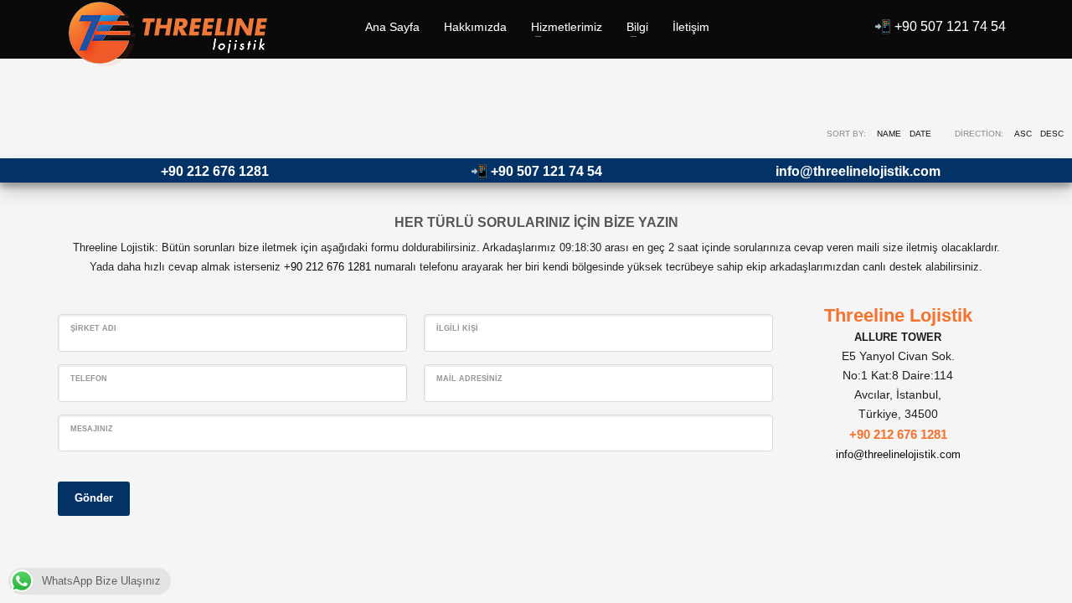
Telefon (88, 378)
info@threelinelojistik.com (858, 171)
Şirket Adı (93, 328)
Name (889, 133)
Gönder (94, 498)
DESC (1052, 133)
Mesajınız (91, 429)
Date (920, 133)
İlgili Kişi (457, 328)
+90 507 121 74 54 (950, 26)
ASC (1023, 133)
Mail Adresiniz (469, 378)
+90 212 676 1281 (215, 171)
